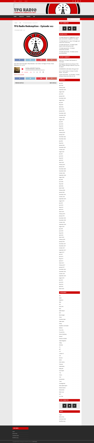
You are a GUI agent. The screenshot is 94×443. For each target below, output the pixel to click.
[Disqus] (35, 102)
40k (34, 16)
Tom (60, 377)
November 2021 (62, 147)
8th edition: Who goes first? (73, 69)
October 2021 (62, 149)
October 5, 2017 (19, 30)
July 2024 (61, 102)
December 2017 (62, 243)
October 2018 (62, 222)
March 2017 (61, 263)
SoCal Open (61, 370)
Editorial (60, 327)
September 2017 (62, 250)
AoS (60, 304)
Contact (20, 1)
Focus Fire (61, 330)
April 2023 (61, 128)
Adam (60, 298)
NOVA (60, 360)
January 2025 (61, 96)
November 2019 (62, 194)
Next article (53, 82)
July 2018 (61, 228)
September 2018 (62, 224)
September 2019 (62, 198)
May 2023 (61, 126)
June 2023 (61, 123)
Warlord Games (62, 387)
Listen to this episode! (19, 74)
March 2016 (61, 288)
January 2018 (61, 241)
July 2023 (61, 121)
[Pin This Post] (41, 60)
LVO (60, 355)
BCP (60, 312)
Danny (60, 323)
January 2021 (61, 166)
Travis (60, 381)
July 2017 (61, 254)
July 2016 (61, 280)
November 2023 (62, 115)
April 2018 (61, 235)
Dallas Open (61, 321)
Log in (60, 414)
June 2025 (61, 94)
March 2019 (61, 211)
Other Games (62, 362)
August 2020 (61, 177)
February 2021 (62, 164)
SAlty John (61, 368)
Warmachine (61, 389)
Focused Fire (61, 332)
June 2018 (61, 230)
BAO (60, 308)
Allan (60, 302)
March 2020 (61, 188)
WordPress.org (62, 421)
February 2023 (62, 132)
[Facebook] (73, 1)
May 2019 (61, 207)
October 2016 (62, 273)
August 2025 (61, 91)
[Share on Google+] (52, 60)
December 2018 (62, 218)
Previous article (19, 82)
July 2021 (61, 153)
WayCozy (61, 60)
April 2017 (61, 260)
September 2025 (62, 89)
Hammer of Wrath (63, 338)
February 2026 (62, 87)
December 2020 (62, 168)
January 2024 (61, 111)
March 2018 (61, 237)
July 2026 (61, 83)
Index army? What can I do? (69, 76)
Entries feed (61, 416)
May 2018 (61, 233)
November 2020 (62, 171)
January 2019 (61, 215)
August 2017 (61, 252)
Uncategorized (62, 383)
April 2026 (61, 85)
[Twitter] (75, 1)
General (28, 16)
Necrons (61, 357)
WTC (60, 394)
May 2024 (61, 104)
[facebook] (65, 28)
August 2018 (61, 226)
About (15, 1)
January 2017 (61, 267)
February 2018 (62, 239)
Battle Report (62, 310)
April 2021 (61, 160)
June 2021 (61, 156)
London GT (61, 353)
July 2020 (61, 179)
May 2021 (61, 158)
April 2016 (61, 286)
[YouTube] (78, 1)
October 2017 (62, 248)
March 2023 (61, 130)
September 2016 (62, 275)
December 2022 (62, 136)
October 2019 (62, 196)
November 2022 (62, 138)
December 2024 (62, 98)
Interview (61, 345)
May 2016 (61, 284)
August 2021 (61, 151)
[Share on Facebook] (19, 60)
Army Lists (61, 306)
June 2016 (61, 282)
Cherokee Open (62, 319)
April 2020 (61, 186)
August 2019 (61, 201)
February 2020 (62, 190)
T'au (60, 372)
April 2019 (61, 209)
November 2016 (62, 271)
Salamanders (61, 366)
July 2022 (61, 141)
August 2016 (61, 278)
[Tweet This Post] (30, 60)
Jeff (59, 349)
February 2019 (62, 213)
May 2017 (61, 258)
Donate (26, 1)
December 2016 (62, 269)
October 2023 (62, 117)
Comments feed (62, 419)
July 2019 (61, 203)
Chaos (60, 317)
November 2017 (62, 245)
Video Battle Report (63, 385)
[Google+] (80, 1)
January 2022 (61, 145)
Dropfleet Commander (63, 325)
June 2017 (61, 256)
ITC (59, 347)
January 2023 (61, 134)
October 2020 (62, 173)
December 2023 (62, 113)
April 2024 (61, 106)
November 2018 (62, 220)
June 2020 (61, 181)
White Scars (61, 392)
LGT (60, 351)
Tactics (60, 375)
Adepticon (61, 300)
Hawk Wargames (62, 340)
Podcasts (21, 16)
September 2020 (62, 175)
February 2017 (62, 265)
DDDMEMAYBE (62, 69)
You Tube (61, 396)
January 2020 (61, 192)
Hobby (60, 342)
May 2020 (61, 183)
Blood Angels (62, 315)
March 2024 (61, 109)
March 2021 (61, 162)
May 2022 (61, 143)
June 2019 (61, 205)
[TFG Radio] (47, 8)
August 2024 (61, 100)
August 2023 (61, 119)
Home (15, 16)
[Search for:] (73, 19)
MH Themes (35, 441)
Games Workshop (63, 334)
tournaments (61, 379)
